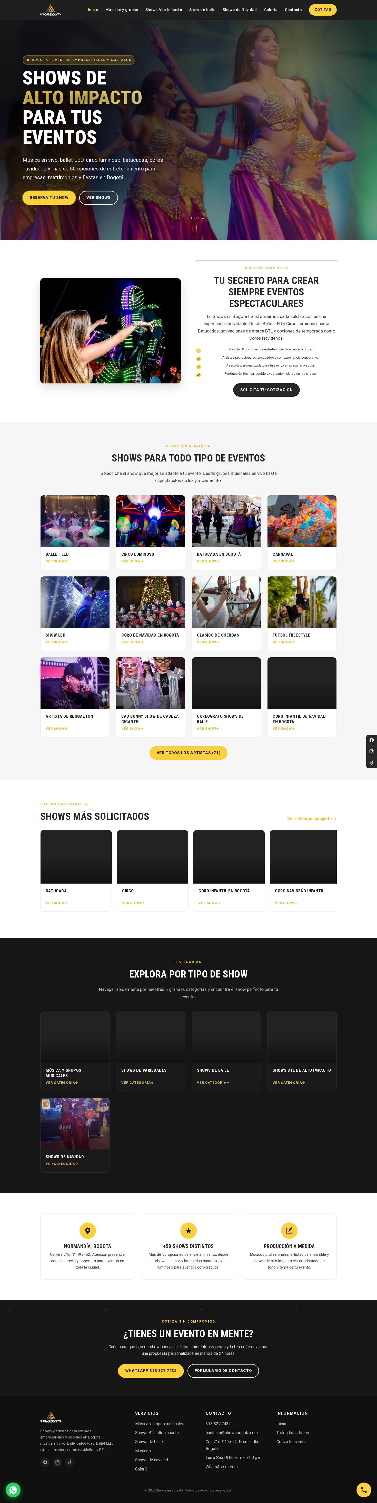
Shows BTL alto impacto (157, 1432)
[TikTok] (371, 762)
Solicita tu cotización (266, 390)
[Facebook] (371, 740)
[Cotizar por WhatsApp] (13, 1490)
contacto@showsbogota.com (232, 1432)
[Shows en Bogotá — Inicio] (50, 10)
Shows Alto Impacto (163, 9)
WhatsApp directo (222, 1466)
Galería (271, 9)
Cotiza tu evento (291, 1441)
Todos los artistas (292, 1432)
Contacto (293, 9)
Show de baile (202, 9)
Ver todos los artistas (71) (189, 752)
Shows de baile (149, 1441)
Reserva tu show (49, 197)
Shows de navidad (151, 1459)
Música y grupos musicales (159, 1423)
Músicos (143, 1450)
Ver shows (98, 197)
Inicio (93, 9)
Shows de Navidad (240, 9)
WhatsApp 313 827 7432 (151, 1370)
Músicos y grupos (121, 9)
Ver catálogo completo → (312, 818)
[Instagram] (371, 751)
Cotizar (323, 9)
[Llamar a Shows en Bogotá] (363, 1490)
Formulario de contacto (223, 1370)
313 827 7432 (218, 1423)
